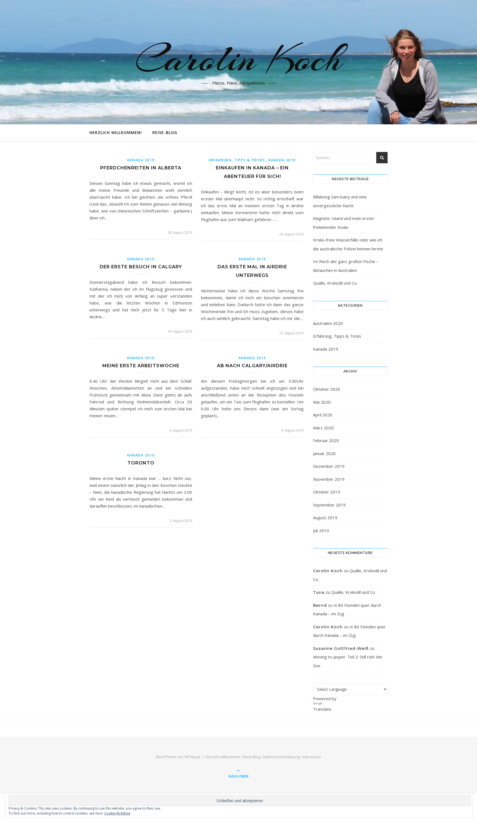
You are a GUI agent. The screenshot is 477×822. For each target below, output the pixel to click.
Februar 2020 (326, 440)
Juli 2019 (321, 530)
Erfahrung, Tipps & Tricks (237, 160)
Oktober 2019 (326, 492)
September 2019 (329, 505)
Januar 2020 (324, 453)
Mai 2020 (322, 402)
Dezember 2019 (328, 466)
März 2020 (323, 427)
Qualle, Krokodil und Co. (335, 283)
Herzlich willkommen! (115, 132)
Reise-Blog (164, 132)
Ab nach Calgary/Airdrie (252, 365)
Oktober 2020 (326, 389)
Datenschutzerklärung (281, 756)
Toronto (141, 463)
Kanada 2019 (141, 160)
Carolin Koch (238, 59)
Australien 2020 (328, 323)
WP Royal (192, 756)
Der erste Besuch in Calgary (141, 266)
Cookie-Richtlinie (117, 813)
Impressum (311, 756)
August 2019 (325, 517)
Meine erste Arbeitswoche (140, 365)
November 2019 (328, 479)
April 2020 (322, 414)
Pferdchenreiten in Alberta (140, 167)
